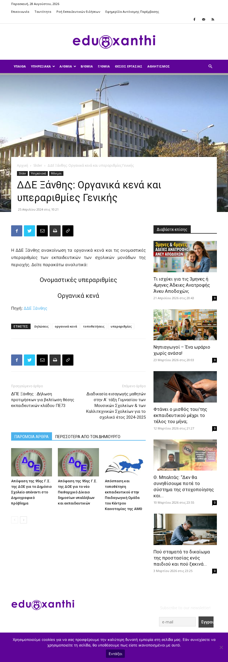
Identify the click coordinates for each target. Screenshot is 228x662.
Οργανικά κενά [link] (78, 295)
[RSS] (213, 19)
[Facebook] (194, 19)
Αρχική (22, 165)
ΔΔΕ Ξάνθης (35, 308)
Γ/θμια (104, 66)
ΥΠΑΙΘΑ (20, 66)
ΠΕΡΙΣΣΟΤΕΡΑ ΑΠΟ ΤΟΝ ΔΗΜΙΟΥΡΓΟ (87, 436)
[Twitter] (29, 230)
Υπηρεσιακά (41, 66)
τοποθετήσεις (94, 326)
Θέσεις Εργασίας (128, 66)
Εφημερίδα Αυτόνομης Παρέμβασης (132, 11)
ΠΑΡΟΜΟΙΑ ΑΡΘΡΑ (31, 436)
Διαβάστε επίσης (172, 229)
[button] (210, 66)
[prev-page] (14, 519)
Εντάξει (115, 653)
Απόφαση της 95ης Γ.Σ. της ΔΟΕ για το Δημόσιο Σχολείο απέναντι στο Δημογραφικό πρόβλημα (31, 492)
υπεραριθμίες (121, 326)
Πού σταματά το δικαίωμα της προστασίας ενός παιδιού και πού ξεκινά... (181, 558)
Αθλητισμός (158, 66)
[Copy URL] (67, 230)
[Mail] (203, 19)
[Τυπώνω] (55, 230)
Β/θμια (87, 66)
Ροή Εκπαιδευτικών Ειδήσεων (78, 11)
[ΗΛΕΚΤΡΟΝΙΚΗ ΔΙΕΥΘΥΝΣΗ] (42, 230)
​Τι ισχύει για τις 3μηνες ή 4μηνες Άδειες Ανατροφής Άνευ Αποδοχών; (181, 285)
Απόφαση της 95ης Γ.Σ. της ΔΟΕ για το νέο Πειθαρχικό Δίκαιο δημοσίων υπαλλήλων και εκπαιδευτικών (77, 492)
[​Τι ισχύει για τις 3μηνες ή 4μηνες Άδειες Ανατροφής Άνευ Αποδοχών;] (185, 256)
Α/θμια (66, 66)
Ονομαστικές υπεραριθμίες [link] (78, 279)
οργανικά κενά (66, 326)
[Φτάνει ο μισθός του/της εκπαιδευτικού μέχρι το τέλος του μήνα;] (185, 387)
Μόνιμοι (56, 173)
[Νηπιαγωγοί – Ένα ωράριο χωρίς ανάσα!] (185, 325)
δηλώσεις (41, 326)
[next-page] (23, 519)
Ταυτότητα (42, 11)
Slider (37, 165)
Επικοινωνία (20, 11)
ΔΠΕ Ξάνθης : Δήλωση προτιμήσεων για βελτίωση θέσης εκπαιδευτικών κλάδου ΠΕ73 (42, 399)
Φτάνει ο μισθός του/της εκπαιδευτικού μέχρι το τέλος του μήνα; (180, 415)
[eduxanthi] (114, 42)
